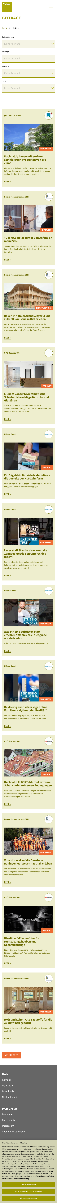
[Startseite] (7, 7)
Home (4, 28)
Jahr (4, 81)
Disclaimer (7, 1114)
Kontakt (6, 1080)
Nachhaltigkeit (10, 1097)
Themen (5, 51)
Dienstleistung (43, 308)
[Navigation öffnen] (51, 7)
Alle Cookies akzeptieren (28, 1198)
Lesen (7, 181)
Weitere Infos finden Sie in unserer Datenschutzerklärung (28, 1177)
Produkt (47, 386)
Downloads (8, 1091)
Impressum (8, 1126)
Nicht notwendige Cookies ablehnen (28, 1191)
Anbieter (5, 66)
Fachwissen (45, 148)
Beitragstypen (8, 37)
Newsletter (8, 1085)
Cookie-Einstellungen (13, 1131)
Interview (46, 230)
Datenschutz (8, 1120)
